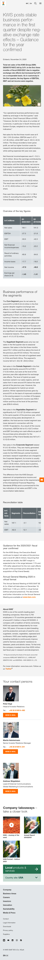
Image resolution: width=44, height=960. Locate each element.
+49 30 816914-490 (17, 710)
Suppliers (6, 934)
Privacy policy (8, 930)
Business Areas (9, 893)
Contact (6, 919)
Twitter (9, 669)
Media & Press (9, 913)
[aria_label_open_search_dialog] (35, 3)
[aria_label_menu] (40, 3)
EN (4, 955)
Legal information (9, 923)
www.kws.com (29, 597)
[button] (11, 828)
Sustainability (8, 909)
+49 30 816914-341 (17, 747)
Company (7, 890)
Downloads (7, 926)
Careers (6, 897)
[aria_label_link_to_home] (3, 3)
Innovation (7, 905)
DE (7, 955)
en (27, 3)
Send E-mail (10, 715)
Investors (7, 901)
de (31, 3)
